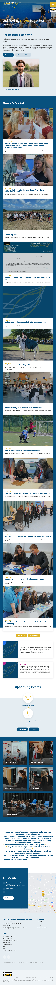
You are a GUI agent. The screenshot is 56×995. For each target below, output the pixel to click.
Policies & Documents (42, 927)
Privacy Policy (13, 962)
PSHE (4, 948)
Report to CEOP (6, 942)
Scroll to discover (8, 24)
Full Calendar (22, 729)
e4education (33, 964)
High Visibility (21, 962)
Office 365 (39, 922)
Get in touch (8, 898)
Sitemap (41, 962)
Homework (39, 924)
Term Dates (34, 729)
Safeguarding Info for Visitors (10, 950)
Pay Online (39, 925)
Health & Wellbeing (7, 944)
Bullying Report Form (8, 938)
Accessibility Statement (31, 962)
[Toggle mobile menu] (53, 4)
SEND (4, 946)
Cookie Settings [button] (6, 962)
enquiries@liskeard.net (11, 892)
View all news (21, 635)
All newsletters (34, 635)
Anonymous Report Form (9, 936)
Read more (8, 55)
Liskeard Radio (6, 952)
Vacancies (39, 929)
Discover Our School (23, 55)
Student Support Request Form (10, 940)
